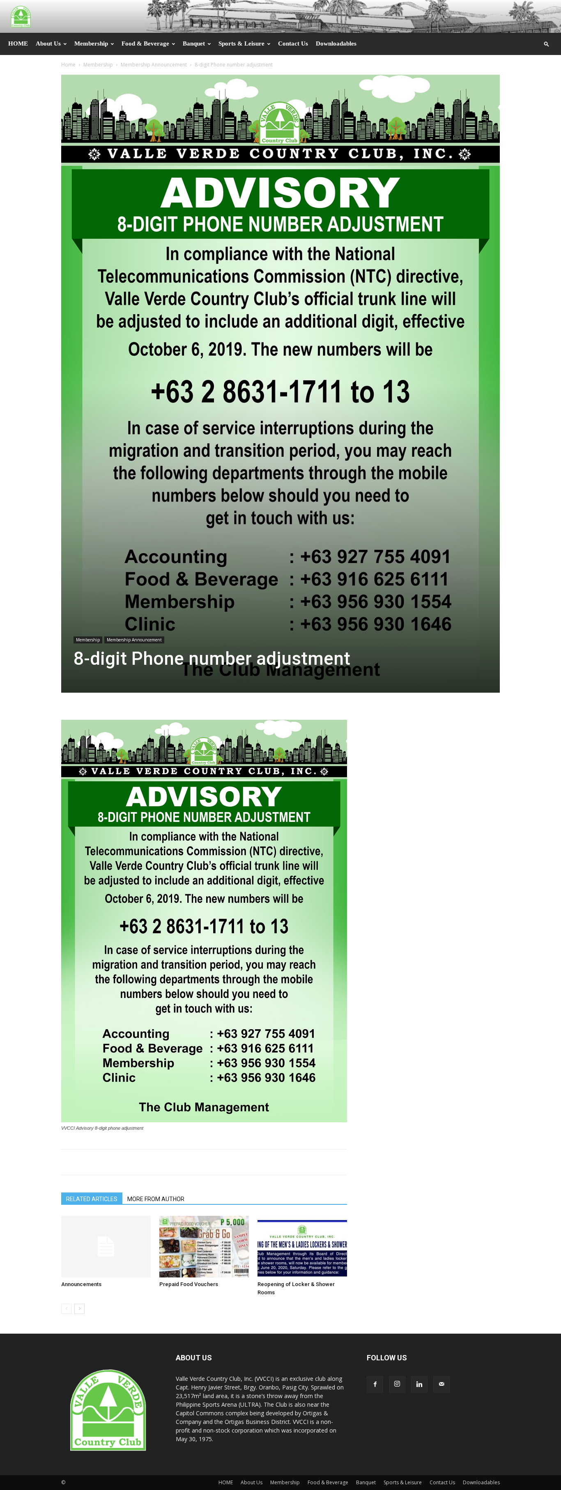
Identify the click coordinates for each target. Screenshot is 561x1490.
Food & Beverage (145, 43)
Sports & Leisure (241, 43)
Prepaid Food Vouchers (188, 1284)
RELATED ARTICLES (91, 1199)
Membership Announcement (154, 64)
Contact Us (293, 43)
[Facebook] (375, 1384)
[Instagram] (397, 1384)
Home (68, 64)
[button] (546, 44)
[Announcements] (106, 1246)
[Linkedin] (419, 1384)
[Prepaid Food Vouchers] (204, 1246)
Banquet (194, 43)
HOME (18, 43)
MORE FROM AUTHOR (155, 1199)
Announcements (81, 1284)
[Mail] (441, 1384)
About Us (48, 43)
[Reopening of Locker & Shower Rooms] (302, 1246)
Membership (91, 43)
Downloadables (336, 43)
